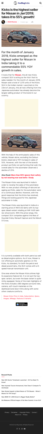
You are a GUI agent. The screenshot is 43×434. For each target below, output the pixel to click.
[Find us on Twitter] (19, 429)
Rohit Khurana (12, 22)
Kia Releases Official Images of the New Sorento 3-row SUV (21, 400)
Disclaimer (14, 412)
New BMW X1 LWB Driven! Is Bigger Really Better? (18, 397)
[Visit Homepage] (22, 2)
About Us (18, 414)
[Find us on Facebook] (17, 429)
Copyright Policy (25, 412)
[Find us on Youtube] (24, 429)
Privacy (7, 412)
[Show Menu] (2, 3)
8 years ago (24, 22)
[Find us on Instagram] (22, 429)
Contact (34, 412)
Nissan (18, 75)
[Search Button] (41, 3)
